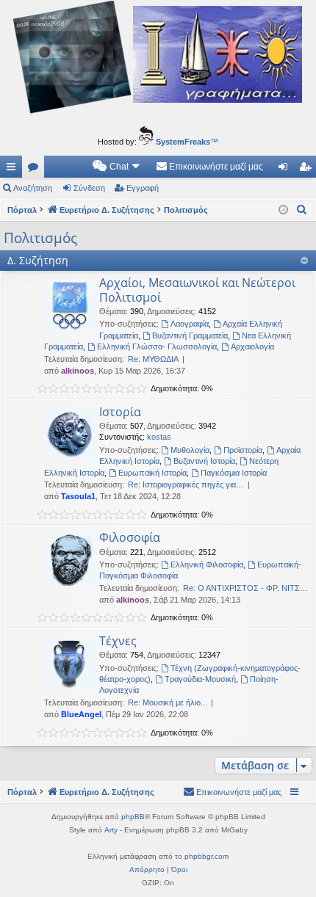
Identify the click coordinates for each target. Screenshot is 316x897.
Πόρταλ (22, 210)
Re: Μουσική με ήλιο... (167, 702)
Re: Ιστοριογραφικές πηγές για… (186, 484)
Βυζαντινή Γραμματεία (190, 335)
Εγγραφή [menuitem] (308, 169)
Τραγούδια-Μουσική (200, 679)
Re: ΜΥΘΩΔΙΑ (153, 359)
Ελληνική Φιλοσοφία (206, 564)
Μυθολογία (189, 450)
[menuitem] (117, 167)
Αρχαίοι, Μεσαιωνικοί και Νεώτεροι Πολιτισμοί (197, 290)
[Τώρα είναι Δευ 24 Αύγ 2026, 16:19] (283, 210)
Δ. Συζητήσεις (36, 169)
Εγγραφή (142, 188)
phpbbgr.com (206, 856)
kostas (159, 436)
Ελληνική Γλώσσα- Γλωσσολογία (157, 346)
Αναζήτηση (32, 188)
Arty (111, 830)
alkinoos (77, 370)
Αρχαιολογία (252, 346)
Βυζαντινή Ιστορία (204, 461)
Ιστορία (120, 412)
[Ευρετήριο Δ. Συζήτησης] (158, 59)
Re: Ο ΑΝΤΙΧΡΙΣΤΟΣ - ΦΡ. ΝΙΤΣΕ (244, 588)
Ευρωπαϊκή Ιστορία (152, 472)
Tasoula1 (78, 496)
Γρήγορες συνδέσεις (14, 169)
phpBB (133, 817)
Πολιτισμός (40, 237)
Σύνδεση (89, 188)
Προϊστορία (242, 450)
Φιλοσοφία (129, 537)
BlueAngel (81, 714)
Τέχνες (118, 641)
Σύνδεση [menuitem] (286, 169)
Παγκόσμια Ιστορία (234, 472)
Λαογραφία (189, 323)
